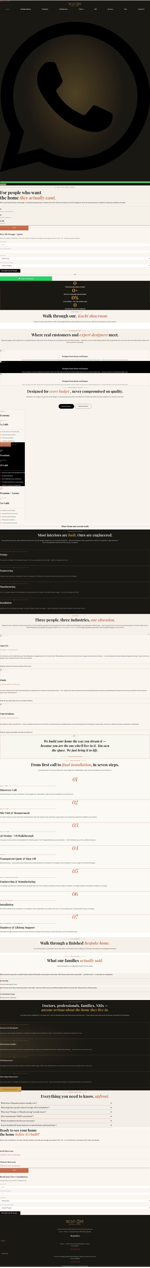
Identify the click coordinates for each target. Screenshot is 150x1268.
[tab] (66, 406)
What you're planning (7, 262)
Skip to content (5, 1)
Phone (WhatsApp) (5, 248)
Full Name (3, 241)
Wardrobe (45, 9)
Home (7, 9)
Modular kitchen (25, 9)
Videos (81, 9)
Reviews (110, 9)
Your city (3, 255)
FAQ (125, 9)
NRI (95, 9)
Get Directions (16, 1155)
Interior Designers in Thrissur (67, 627)
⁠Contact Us (141, 9)
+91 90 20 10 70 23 (5, 1155)
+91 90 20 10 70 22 (5, 1166)
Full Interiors (63, 9)
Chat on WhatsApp (26, 279)
